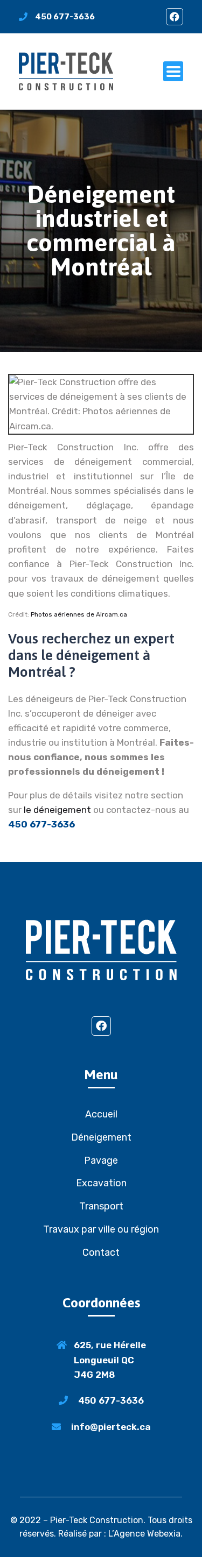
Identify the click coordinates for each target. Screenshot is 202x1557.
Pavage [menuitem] (101, 1160)
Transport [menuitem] (101, 1206)
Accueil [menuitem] (101, 1114)
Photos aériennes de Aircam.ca (79, 614)
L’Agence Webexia (144, 1533)
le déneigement (57, 809)
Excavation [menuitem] (101, 1183)
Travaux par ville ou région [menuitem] (101, 1229)
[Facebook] (174, 16)
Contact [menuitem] (101, 1252)
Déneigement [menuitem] (101, 1137)
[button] (173, 71)
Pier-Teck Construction (96, 1520)
